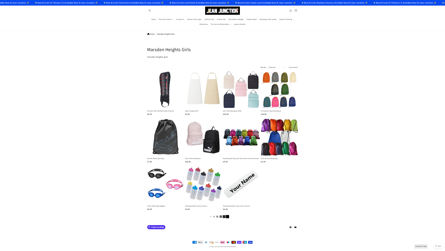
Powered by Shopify (230, 246)
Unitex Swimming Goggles (156, 206)
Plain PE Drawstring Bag (269, 158)
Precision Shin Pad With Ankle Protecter (160, 111)
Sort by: (263, 67)
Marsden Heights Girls (166, 34)
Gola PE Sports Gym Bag (155, 158)
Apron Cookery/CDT (191, 111)
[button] (149, 10)
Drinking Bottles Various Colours (196, 206)
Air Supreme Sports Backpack (271, 111)
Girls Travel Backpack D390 (232, 111)
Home (152, 34)
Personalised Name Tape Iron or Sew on (236, 206)
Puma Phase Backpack (193, 158)
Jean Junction (219, 246)
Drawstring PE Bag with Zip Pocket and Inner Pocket (241, 158)
